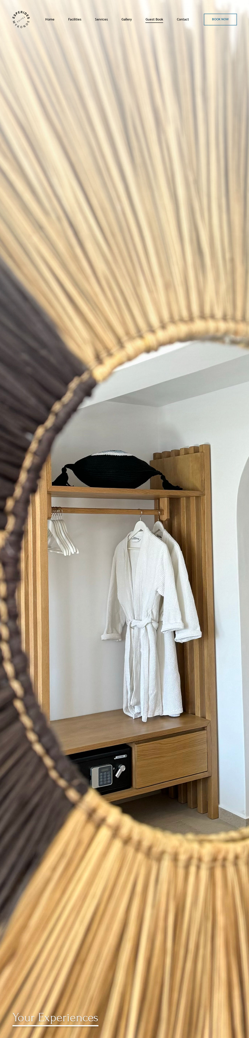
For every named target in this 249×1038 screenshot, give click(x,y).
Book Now (220, 19)
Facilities (74, 19)
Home (49, 19)
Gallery (126, 19)
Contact (183, 19)
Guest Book (154, 19)
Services (101, 19)
